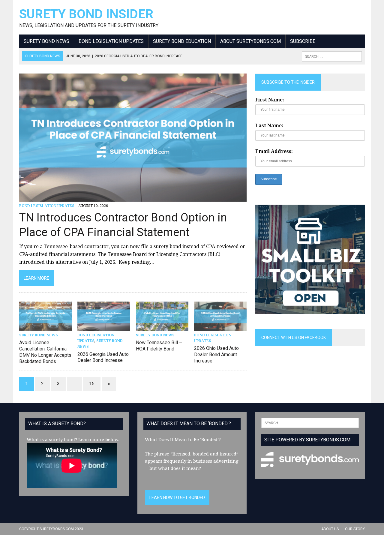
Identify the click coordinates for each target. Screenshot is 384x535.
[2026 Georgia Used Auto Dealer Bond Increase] (103, 327)
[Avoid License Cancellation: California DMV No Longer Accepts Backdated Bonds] (45, 327)
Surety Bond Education (182, 41)
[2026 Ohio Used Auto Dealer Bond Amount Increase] (220, 327)
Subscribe (302, 41)
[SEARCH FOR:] (332, 56)
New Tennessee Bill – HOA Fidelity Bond (159, 346)
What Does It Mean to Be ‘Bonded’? (183, 439)
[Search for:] (310, 422)
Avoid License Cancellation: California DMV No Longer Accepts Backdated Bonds (45, 352)
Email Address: (274, 151)
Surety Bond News (46, 41)
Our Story (355, 529)
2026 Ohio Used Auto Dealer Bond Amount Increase (216, 354)
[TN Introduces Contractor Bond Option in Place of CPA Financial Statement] (133, 197)
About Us (330, 529)
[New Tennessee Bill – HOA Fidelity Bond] (162, 327)
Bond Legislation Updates (111, 41)
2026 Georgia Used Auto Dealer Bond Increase (103, 357)
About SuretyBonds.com (250, 41)
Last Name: (269, 125)
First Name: (269, 100)
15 (91, 383)
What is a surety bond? (52, 439)
